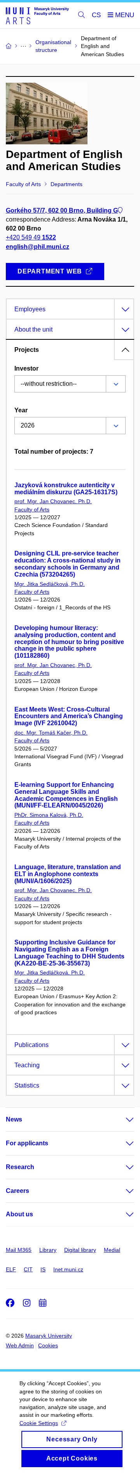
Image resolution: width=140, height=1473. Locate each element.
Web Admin (20, 1345)
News (14, 1119)
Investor (26, 368)
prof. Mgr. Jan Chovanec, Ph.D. (53, 501)
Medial (112, 1250)
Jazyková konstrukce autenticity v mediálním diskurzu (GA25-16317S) (65, 488)
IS (43, 1269)
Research (20, 1167)
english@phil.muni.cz (37, 246)
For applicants (27, 1143)
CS (96, 15)
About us (19, 1214)
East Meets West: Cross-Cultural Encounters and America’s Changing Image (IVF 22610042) (68, 716)
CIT (28, 1269)
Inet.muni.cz (68, 1269)
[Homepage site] (37, 15)
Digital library (80, 1250)
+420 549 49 (31, 237)
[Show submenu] (122, 1119)
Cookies (48, 1345)
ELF (11, 1269)
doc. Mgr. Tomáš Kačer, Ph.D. (51, 732)
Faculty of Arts (31, 509)
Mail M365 (19, 1250)
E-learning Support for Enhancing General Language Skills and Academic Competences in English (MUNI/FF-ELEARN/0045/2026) (66, 795)
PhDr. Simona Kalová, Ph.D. (48, 815)
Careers (17, 1190)
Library (47, 1250)
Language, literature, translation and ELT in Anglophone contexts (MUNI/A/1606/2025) (67, 874)
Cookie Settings (38, 1423)
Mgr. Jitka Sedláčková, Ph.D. (49, 584)
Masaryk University (48, 1336)
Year (21, 410)
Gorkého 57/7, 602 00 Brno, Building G (62, 210)
